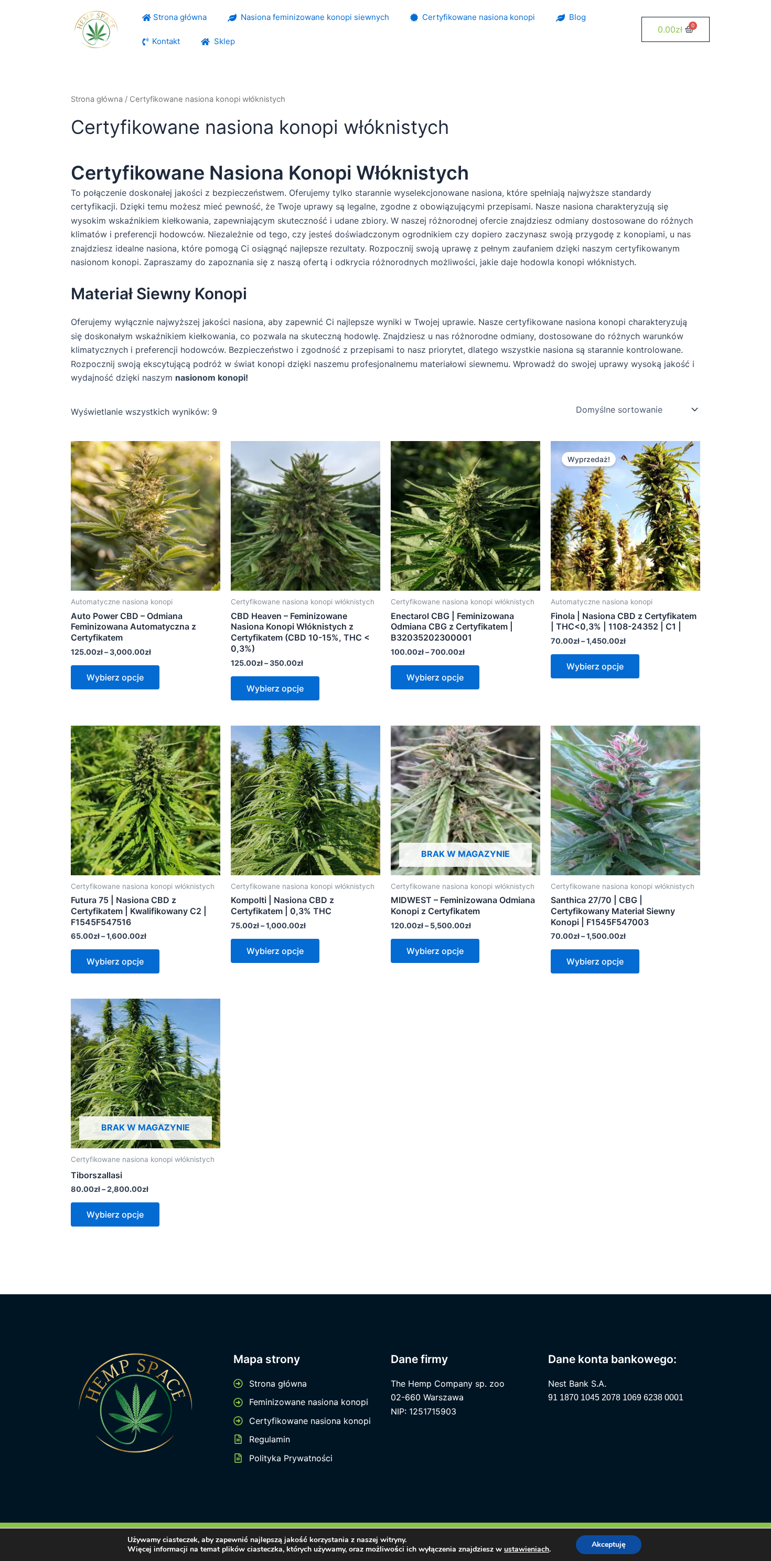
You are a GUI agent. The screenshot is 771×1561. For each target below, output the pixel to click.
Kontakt (164, 41)
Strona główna (179, 17)
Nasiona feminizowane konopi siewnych (313, 17)
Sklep (222, 41)
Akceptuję (609, 1544)
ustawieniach (526, 1549)
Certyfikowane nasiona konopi (476, 17)
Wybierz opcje (115, 677)
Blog (575, 17)
